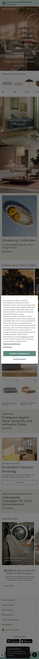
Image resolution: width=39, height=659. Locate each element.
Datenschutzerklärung (11, 344)
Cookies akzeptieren (19, 353)
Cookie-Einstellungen (19, 359)
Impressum (7, 347)
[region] (19, 329)
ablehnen (24, 337)
